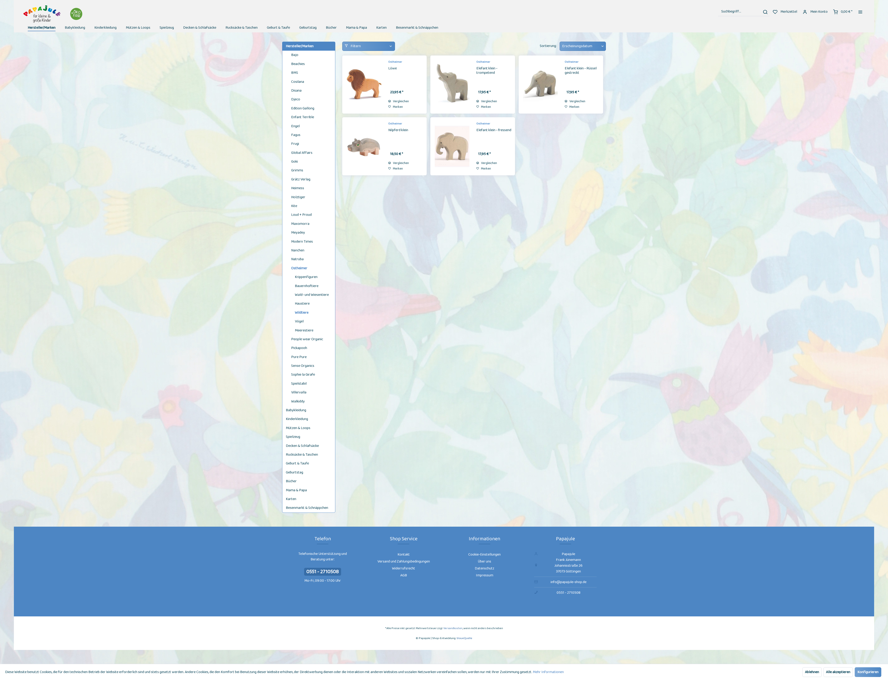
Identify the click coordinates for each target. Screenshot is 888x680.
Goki (294, 161)
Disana (296, 90)
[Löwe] (364, 84)
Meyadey (298, 232)
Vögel (299, 321)
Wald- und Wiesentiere (312, 295)
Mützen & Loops (298, 428)
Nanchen (297, 250)
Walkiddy (298, 401)
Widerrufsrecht (403, 568)
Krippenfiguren (306, 277)
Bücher (291, 481)
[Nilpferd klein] (364, 146)
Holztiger (298, 197)
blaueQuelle (464, 638)
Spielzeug (293, 437)
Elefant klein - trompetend (486, 71)
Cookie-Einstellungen (484, 554)
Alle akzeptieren (838, 672)
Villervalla (298, 392)
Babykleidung (296, 410)
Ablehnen (812, 672)
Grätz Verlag (300, 179)
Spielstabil (299, 383)
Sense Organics (302, 366)
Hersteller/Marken (300, 46)
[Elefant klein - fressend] (452, 146)
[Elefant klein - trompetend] (452, 84)
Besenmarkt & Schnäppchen (307, 508)
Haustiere (302, 303)
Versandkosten (452, 628)
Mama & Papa (296, 490)
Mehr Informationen (548, 672)
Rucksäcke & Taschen (302, 454)
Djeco (295, 99)
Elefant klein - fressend (493, 130)
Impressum (484, 575)
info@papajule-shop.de (568, 582)
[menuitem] (744, 11)
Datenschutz (484, 568)
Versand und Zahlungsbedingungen (403, 561)
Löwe (392, 68)
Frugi (295, 144)
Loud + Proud (301, 215)
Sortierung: (548, 46)
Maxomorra (300, 224)
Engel (295, 126)
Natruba (297, 259)
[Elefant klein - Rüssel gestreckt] (540, 84)
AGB (403, 575)
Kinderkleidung (297, 419)
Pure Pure (299, 357)
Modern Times (302, 241)
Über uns (484, 561)
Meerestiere (304, 330)
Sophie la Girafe (303, 374)
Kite (294, 206)
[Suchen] (765, 11)
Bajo (294, 55)
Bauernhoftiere (306, 286)
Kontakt (404, 554)
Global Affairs (301, 153)
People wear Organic (307, 339)
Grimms (297, 170)
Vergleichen (400, 101)
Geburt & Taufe (297, 463)
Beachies (298, 64)
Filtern (355, 46)
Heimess (297, 188)
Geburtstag (294, 472)
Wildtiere (301, 312)
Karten (291, 499)
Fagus (295, 135)
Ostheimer (299, 268)
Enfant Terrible (302, 117)
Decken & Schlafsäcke (302, 446)
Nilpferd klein (398, 130)
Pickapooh (299, 348)
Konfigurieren (868, 672)
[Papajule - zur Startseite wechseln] (53, 14)
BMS (294, 73)
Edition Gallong (302, 108)
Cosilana (297, 82)
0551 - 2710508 (322, 572)
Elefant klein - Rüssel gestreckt (581, 71)
